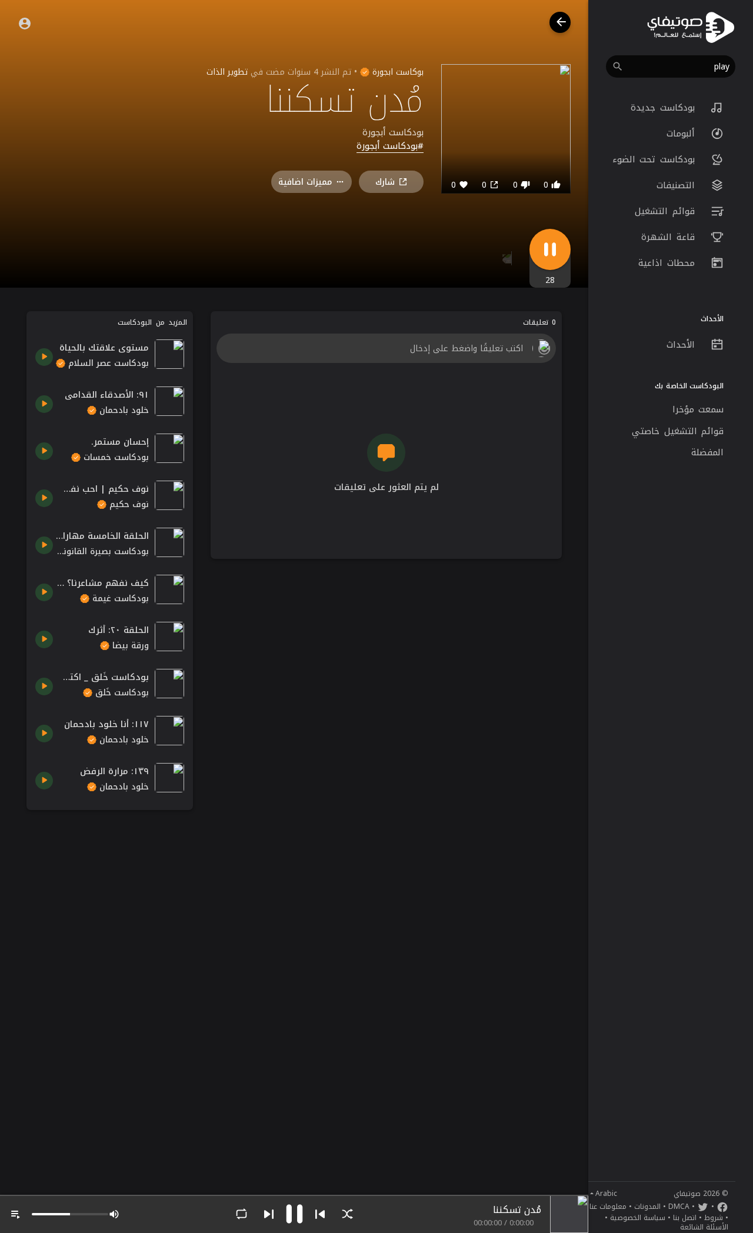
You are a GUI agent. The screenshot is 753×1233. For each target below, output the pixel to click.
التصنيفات (678, 185)
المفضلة (707, 452)
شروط (713, 1217)
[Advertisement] (109, 995)
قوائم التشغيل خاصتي (678, 431)
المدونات (647, 1206)
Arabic (606, 1193)
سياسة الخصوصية (637, 1217)
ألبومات (683, 133)
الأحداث (683, 344)
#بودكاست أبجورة (390, 146)
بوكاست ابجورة (396, 72)
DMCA (678, 1206)
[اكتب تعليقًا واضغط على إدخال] (385, 348)
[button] (670, 66)
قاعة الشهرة (670, 237)
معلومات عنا (608, 1206)
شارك (385, 182)
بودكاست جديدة (665, 107)
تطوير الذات (227, 72)
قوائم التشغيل (667, 211)
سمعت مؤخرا (698, 409)
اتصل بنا (685, 1217)
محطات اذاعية (668, 263)
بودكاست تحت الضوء (655, 159)
